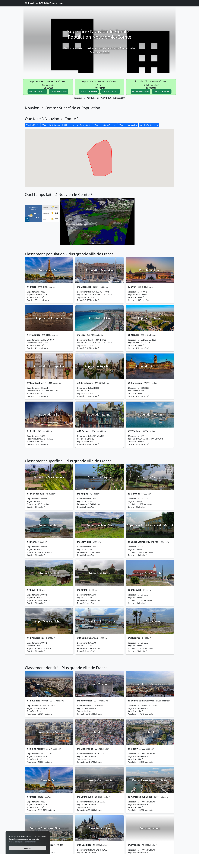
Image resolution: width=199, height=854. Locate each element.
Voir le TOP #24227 (58, 91)
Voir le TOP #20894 (140, 91)
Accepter (27, 848)
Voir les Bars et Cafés (82, 125)
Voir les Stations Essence (105, 125)
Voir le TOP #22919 (89, 91)
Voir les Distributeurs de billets (55, 125)
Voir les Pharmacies (128, 125)
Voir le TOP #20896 (162, 91)
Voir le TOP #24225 (37, 91)
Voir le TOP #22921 (110, 91)
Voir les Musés (32, 125)
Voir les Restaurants (149, 125)
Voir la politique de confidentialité (22, 842)
